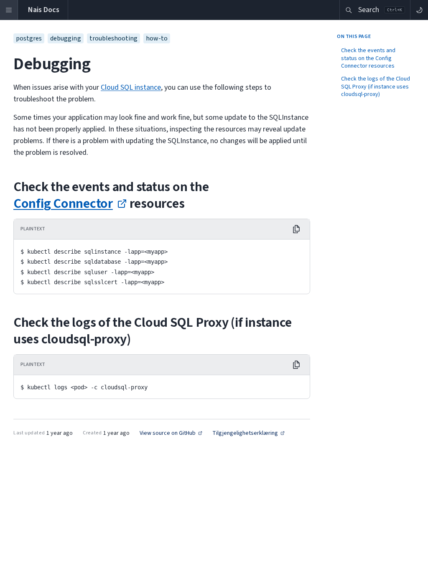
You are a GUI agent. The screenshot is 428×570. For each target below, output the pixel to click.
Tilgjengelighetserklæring (245, 433)
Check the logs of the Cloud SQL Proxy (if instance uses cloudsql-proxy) (375, 86)
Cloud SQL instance (131, 87)
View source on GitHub (168, 433)
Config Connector (63, 203)
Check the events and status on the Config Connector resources (368, 58)
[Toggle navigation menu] (9, 10)
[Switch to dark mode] (419, 10)
